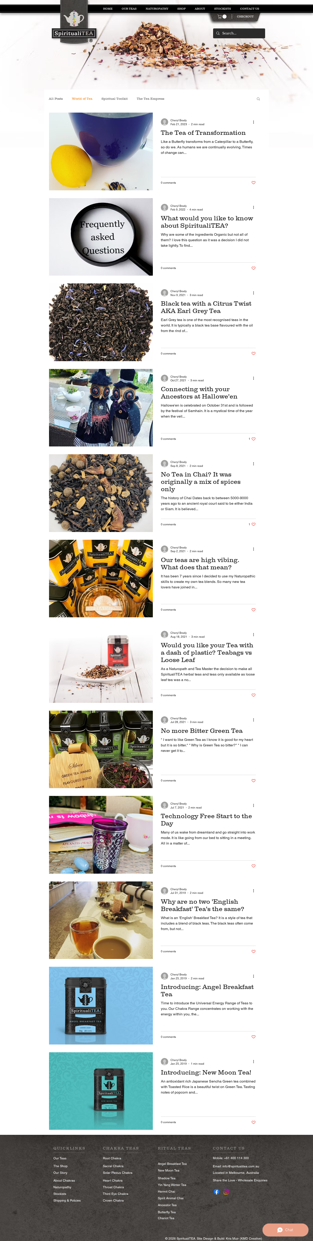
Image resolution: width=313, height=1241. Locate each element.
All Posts (56, 98)
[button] (222, 16)
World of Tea (82, 98)
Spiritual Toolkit (115, 98)
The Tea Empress (150, 98)
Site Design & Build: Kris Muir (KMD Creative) (229, 1238)
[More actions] (255, 122)
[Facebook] (216, 1191)
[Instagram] (226, 1191)
